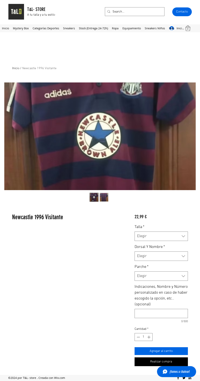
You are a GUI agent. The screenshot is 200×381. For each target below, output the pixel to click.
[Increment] (149, 337)
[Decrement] (138, 337)
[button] (182, 11)
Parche (141, 267)
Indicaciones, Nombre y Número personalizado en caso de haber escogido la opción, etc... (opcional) (161, 295)
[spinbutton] (143, 337)
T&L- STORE (36, 9)
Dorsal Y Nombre (150, 247)
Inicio (15, 68)
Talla (139, 227)
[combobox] (161, 236)
